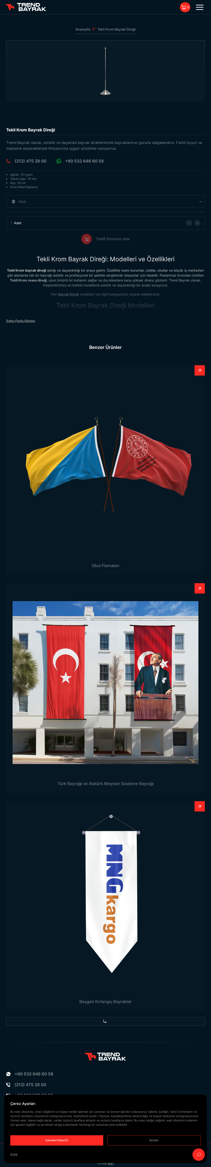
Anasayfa (82, 29)
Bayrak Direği (68, 294)
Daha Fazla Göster (20, 321)
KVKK (14, 1154)
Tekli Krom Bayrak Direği (116, 29)
